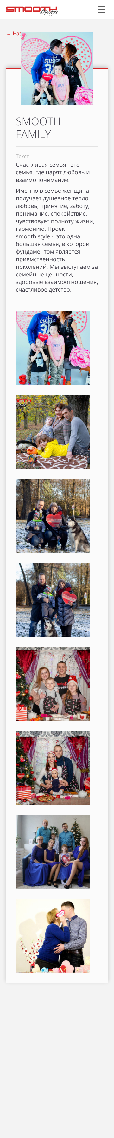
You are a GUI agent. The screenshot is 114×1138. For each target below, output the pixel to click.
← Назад (17, 33)
